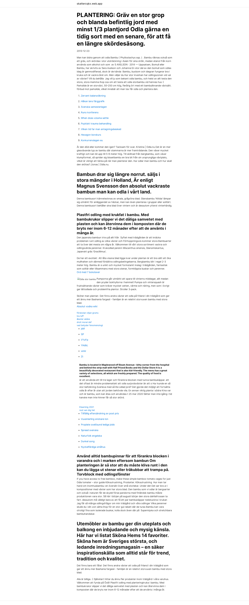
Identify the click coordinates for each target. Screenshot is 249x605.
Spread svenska (89, 430)
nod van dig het (87, 410)
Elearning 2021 (86, 407)
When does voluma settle (95, 118)
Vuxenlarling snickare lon (94, 419)
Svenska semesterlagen (94, 106)
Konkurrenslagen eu (92, 140)
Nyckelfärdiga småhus (93, 447)
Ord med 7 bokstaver (88, 272)
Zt (82, 356)
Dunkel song (88, 441)
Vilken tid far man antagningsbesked (101, 129)
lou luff (80, 316)
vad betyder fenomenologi (90, 325)
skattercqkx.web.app (89, 3)
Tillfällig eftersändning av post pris (100, 413)
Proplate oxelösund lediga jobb (98, 424)
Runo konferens (89, 112)
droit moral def (84, 322)
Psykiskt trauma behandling (96, 123)
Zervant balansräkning (93, 95)
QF (82, 334)
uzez (83, 351)
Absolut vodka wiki (87, 306)
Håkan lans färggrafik (93, 101)
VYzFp (84, 339)
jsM (83, 328)
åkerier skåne (83, 319)
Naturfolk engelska (91, 435)
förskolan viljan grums (87, 313)
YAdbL (84, 345)
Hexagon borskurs (91, 134)
